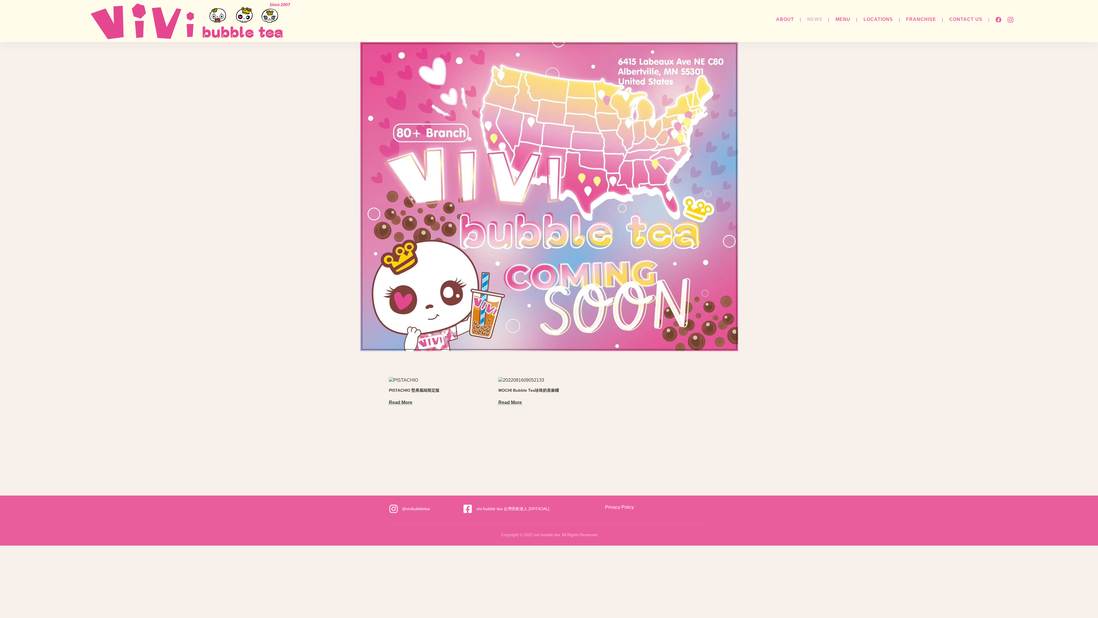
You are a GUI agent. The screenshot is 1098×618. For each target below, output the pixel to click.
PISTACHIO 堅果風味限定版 (414, 390)
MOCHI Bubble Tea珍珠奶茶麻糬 (528, 390)
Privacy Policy (619, 507)
